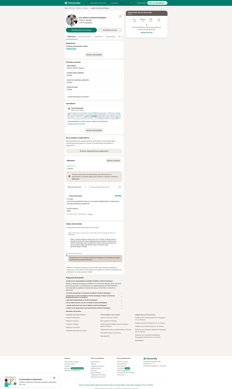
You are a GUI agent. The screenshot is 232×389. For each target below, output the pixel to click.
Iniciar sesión (141, 3)
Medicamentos (96, 368)
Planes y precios (122, 362)
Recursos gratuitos (123, 370)
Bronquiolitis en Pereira (109, 321)
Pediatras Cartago (72, 324)
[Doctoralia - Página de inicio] (76, 3)
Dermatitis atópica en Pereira (111, 333)
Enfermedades (96, 373)
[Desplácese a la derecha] (122, 36)
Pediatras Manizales (73, 318)
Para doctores (122, 364)
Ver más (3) (139, 340)
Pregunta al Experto (97, 366)
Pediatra (78, 8)
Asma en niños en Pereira (109, 318)
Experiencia (71, 37)
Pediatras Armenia (72, 321)
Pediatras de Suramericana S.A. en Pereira (149, 326)
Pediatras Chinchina (73, 327)
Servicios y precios (85, 37)
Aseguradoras (111, 37)
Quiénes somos (70, 364)
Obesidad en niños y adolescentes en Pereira (116, 330)
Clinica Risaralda (77, 108)
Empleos (74, 368)
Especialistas (95, 362)
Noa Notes (123, 368)
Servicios (94, 370)
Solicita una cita (147, 33)
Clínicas (93, 364)
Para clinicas (121, 366)
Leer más (22, 384)
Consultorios (98, 37)
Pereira (82, 110)
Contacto (68, 366)
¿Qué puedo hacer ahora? (76, 124)
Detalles (81, 68)
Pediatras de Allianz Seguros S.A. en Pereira (150, 323)
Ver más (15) (105, 336)
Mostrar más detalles (94, 55)
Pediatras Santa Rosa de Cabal (76, 331)
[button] (81, 30)
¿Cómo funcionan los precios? (78, 97)
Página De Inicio (69, 8)
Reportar (90, 214)
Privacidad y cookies (71, 362)
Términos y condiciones (73, 370)
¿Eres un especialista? (156, 3)
